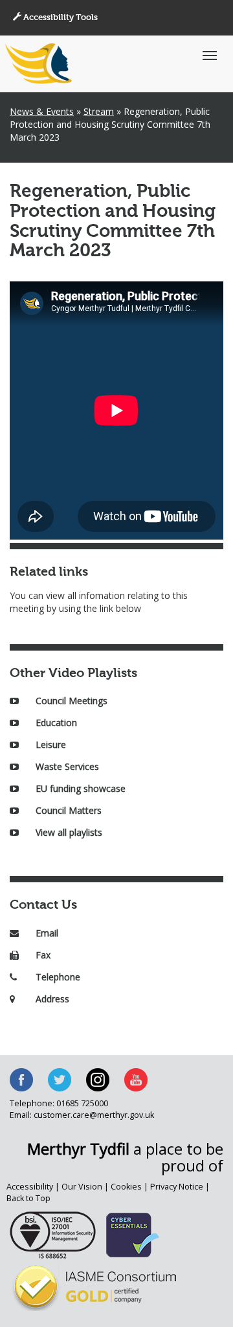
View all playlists (69, 832)
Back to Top (28, 1198)
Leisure (51, 744)
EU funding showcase (81, 788)
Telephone (58, 977)
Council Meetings (71, 700)
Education (56, 722)
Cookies (126, 1186)
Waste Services (67, 766)
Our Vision (81, 1186)
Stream (98, 111)
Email (47, 933)
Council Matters (69, 810)
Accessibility (29, 1186)
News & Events (42, 111)
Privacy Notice (176, 1186)
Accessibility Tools (59, 18)
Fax (43, 955)
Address (52, 999)
